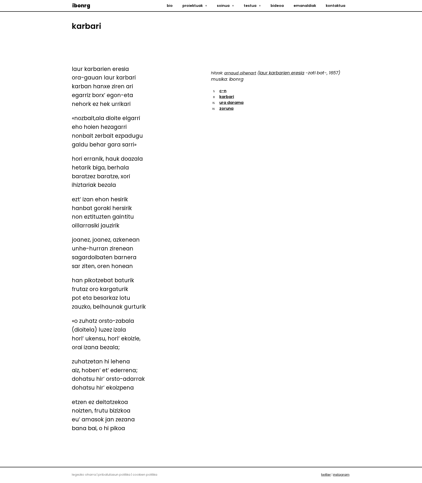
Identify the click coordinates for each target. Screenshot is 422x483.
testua (250, 5)
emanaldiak (305, 5)
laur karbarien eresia (281, 73)
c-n (222, 91)
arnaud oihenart (240, 73)
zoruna (226, 108)
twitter (326, 474)
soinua (223, 5)
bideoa (277, 5)
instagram (341, 474)
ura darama (231, 102)
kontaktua (335, 5)
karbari (226, 97)
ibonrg (81, 5)
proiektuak (192, 5)
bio (170, 5)
